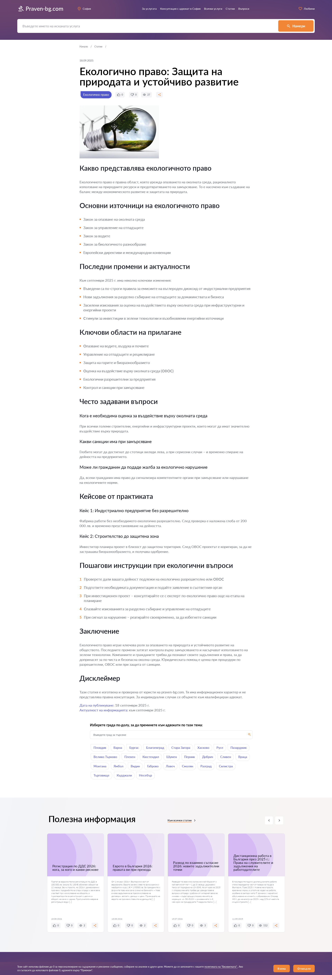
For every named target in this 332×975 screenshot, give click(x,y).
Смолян (187, 766)
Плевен (129, 757)
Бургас (134, 747)
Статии (98, 46)
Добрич (207, 757)
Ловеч (170, 766)
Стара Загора (180, 747)
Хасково (203, 747)
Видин (135, 766)
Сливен (225, 757)
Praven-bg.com (44, 8)
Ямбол (118, 766)
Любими (309, 8)
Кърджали (124, 775)
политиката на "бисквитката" (221, 966)
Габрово (153, 766)
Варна (117, 747)
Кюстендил (150, 757)
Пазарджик (238, 747)
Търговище (101, 775)
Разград (206, 766)
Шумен (171, 757)
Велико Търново (105, 757)
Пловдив (100, 747)
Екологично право (96, 94)
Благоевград (155, 747)
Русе (219, 747)
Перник (189, 757)
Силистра (226, 766)
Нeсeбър (145, 775)
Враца (242, 757)
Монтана (100, 766)
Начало (84, 46)
